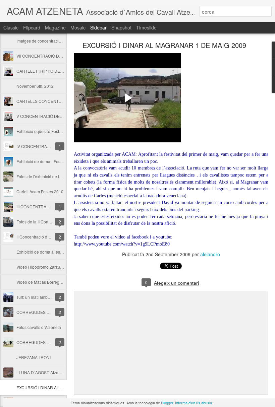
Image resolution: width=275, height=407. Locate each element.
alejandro (210, 254)
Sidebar (98, 27)
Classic (10, 27)
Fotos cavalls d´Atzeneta (38, 327)
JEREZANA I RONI (33, 357)
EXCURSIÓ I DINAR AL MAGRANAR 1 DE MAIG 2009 (164, 45)
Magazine (55, 27)
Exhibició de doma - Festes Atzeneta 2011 (54, 161)
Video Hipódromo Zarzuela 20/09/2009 (52, 267)
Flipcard (31, 27)
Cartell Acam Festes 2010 (39, 191)
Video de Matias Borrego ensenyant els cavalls (59, 282)
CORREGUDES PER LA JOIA (43, 342)
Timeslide (146, 27)
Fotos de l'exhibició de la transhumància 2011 (58, 176)
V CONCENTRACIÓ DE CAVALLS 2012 (52, 116)
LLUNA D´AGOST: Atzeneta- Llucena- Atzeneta (59, 372)
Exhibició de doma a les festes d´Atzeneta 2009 (59, 252)
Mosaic (78, 27)
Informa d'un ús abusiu (193, 402)
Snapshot (121, 27)
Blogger (167, 402)
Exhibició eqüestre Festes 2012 (45, 131)
